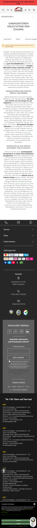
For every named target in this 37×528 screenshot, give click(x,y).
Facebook (10, 331)
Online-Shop (26, 132)
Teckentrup (8, 205)
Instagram (21, 331)
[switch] (33, 525)
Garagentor (8, 71)
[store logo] (18, 10)
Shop (6, 235)
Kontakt (18, 274)
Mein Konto (25, 10)
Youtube (15, 331)
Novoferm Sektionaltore (21, 183)
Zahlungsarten (10, 250)
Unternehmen (9, 241)
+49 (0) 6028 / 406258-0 (18, 294)
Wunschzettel (29, 10)
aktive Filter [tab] (6, 17)
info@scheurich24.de (18, 304)
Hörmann (8, 199)
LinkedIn (27, 331)
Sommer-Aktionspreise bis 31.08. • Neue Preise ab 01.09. (18, 2)
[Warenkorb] (34, 10)
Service (7, 229)
